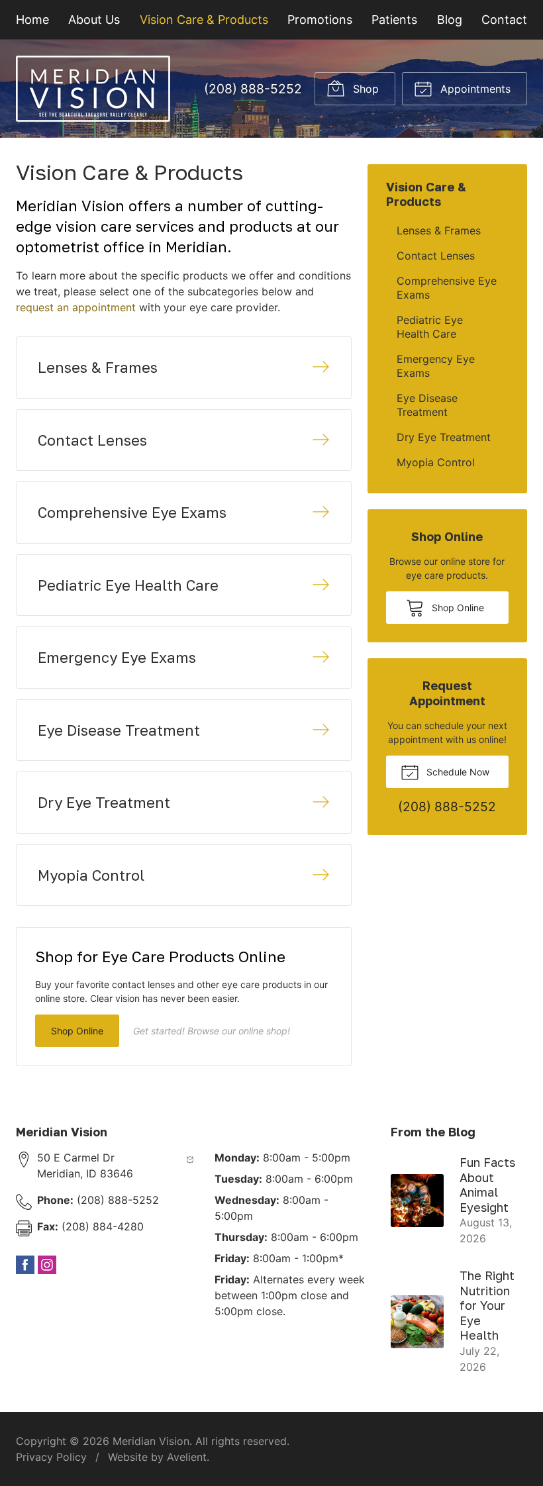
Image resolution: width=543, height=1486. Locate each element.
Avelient (187, 1456)
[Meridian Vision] (93, 89)
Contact (504, 19)
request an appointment (76, 307)
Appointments (474, 88)
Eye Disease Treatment (427, 405)
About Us (94, 19)
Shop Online (77, 1030)
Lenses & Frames (439, 230)
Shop (364, 88)
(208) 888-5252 (253, 89)
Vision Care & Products (204, 19)
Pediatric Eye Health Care (430, 326)
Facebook (25, 1265)
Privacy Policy (51, 1456)
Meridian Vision (151, 1441)
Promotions (319, 19)
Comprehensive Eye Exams (447, 287)
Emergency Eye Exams (436, 365)
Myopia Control (436, 462)
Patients (394, 19)
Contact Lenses (436, 255)
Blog (449, 19)
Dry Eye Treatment (444, 437)
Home (32, 19)
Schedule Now (456, 771)
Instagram (47, 1265)
